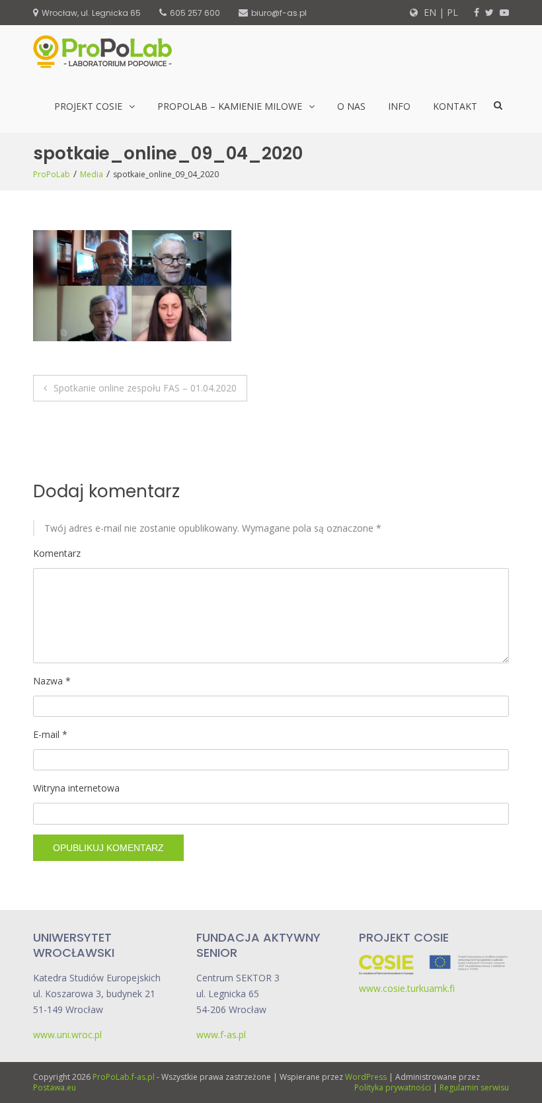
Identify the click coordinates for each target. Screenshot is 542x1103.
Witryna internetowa (76, 788)
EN (428, 12)
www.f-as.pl (221, 1034)
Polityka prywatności (392, 1087)
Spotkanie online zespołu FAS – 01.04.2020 (145, 388)
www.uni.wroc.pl (67, 1034)
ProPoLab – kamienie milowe (229, 106)
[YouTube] (504, 12)
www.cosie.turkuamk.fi (407, 988)
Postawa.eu (54, 1087)
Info (399, 106)
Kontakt (455, 106)
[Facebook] (476, 12)
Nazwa (52, 680)
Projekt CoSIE (88, 106)
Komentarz (57, 553)
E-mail (50, 734)
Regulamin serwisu (474, 1087)
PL (452, 12)
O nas (351, 106)
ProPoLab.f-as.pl (124, 1077)
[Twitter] (489, 12)
